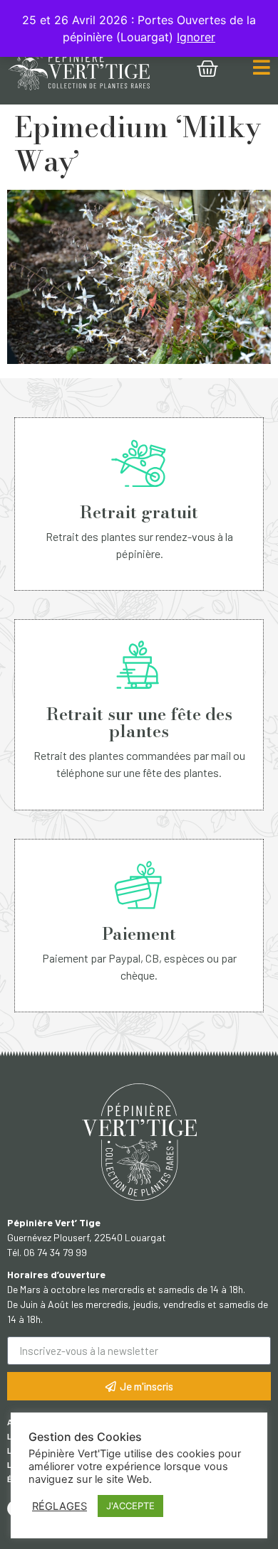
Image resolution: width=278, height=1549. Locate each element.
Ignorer (196, 37)
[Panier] (207, 69)
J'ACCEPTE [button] (130, 1505)
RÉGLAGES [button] (59, 1506)
